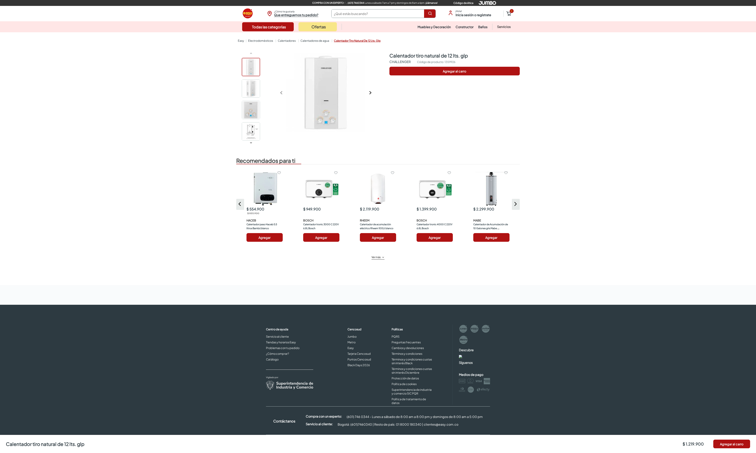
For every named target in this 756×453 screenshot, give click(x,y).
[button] (292, 13)
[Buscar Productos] (431, 13)
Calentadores (287, 40)
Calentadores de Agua (314, 40)
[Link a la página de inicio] (240, 41)
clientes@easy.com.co (441, 424)
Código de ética (463, 3)
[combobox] (383, 13)
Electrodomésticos (260, 40)
